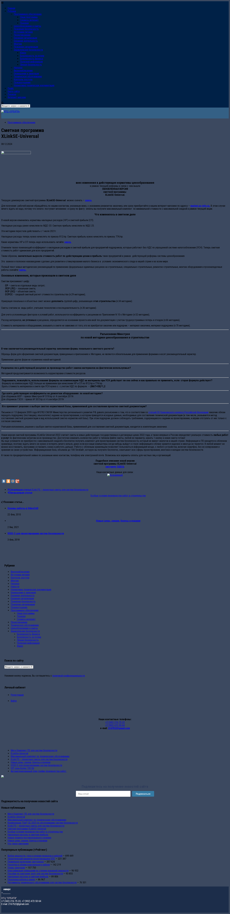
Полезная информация (31, 61)
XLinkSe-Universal (19, 753)
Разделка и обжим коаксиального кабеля (29, 864)
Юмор (23, 52)
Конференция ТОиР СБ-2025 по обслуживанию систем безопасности (43, 822)
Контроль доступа (23, 79)
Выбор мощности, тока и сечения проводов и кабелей (35, 855)
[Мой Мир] (13, 481)
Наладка (18, 67)
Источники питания (23, 31)
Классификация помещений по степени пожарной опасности (38, 870)
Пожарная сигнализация (26, 46)
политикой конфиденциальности (68, 675)
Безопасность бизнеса (31, 58)
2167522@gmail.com (119, 728)
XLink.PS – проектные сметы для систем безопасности (39, 759)
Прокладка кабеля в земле (21, 879)
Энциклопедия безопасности (28, 49)
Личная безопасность (31, 64)
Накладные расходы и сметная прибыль (28, 834)
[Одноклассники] (8, 481)
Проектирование (22, 34)
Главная (11, 8)
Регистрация (17, 694)
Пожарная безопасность (26, 29)
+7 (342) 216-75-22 (115, 722)
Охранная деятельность (26, 40)
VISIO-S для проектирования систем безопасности (36, 533)
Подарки (24, 23)
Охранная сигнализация (25, 37)
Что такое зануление (18, 843)
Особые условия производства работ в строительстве (35, 831)
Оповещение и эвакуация (26, 73)
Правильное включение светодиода (26, 861)
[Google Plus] (17, 481)
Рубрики (12, 11)
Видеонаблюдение (23, 70)
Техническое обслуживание (28, 76)
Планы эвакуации (16, 867)
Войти (14, 700)
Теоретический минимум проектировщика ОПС (31, 858)
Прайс (11, 88)
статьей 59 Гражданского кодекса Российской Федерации (178, 412)
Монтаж (18, 43)
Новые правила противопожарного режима (29, 837)
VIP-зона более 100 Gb (22, 768)
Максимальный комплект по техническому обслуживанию (40, 756)
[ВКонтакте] (4, 481)
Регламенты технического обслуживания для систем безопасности (42, 882)
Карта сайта (14, 91)
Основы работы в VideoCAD (23, 508)
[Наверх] (5, 892)
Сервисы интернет (29, 20)
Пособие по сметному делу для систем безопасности (35, 873)
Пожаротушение (22, 82)
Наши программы (29, 17)
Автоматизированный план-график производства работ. (39, 771)
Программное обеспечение (28, 14)
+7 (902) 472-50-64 (115, 725)
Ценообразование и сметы (27, 26)
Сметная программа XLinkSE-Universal (27, 828)
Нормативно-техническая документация (34, 85)
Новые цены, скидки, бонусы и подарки (30, 762)
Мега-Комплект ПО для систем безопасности (34, 750)
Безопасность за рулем (32, 55)
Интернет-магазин (17, 97)
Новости (15, 586)
